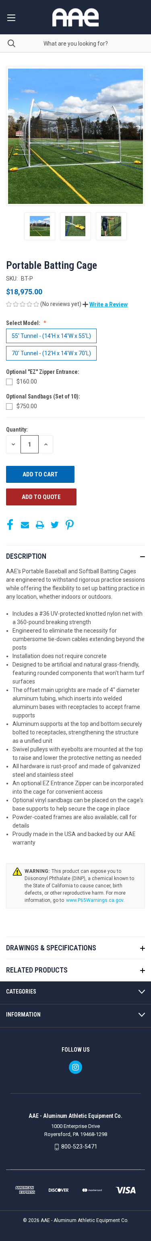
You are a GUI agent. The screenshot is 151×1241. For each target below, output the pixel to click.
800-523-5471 (79, 1146)
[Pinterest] (70, 524)
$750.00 (27, 406)
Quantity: (17, 429)
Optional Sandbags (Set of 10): (43, 396)
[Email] (25, 524)
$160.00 (27, 381)
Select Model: (23, 323)
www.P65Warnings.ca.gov (94, 900)
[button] (105, 304)
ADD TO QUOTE (41, 497)
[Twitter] (55, 524)
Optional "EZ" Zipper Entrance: (43, 372)
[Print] (40, 524)
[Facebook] (10, 524)
